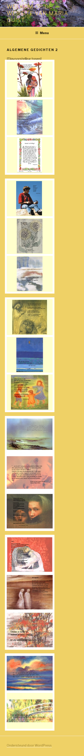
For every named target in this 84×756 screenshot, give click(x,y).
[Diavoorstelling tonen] (24, 59)
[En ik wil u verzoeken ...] (30, 490)
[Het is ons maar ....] (30, 96)
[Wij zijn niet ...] (30, 372)
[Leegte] (30, 571)
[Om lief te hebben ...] (30, 334)
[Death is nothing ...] (30, 253)
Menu (44, 33)
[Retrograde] (30, 609)
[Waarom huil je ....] (30, 215)
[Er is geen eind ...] (30, 690)
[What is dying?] (30, 172)
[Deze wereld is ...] (30, 728)
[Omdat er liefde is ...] (30, 647)
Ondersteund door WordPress (29, 745)
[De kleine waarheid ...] (30, 291)
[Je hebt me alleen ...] (30, 528)
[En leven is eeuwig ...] (30, 453)
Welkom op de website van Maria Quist (37, 13)
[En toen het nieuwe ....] (30, 134)
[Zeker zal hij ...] (30, 409)
